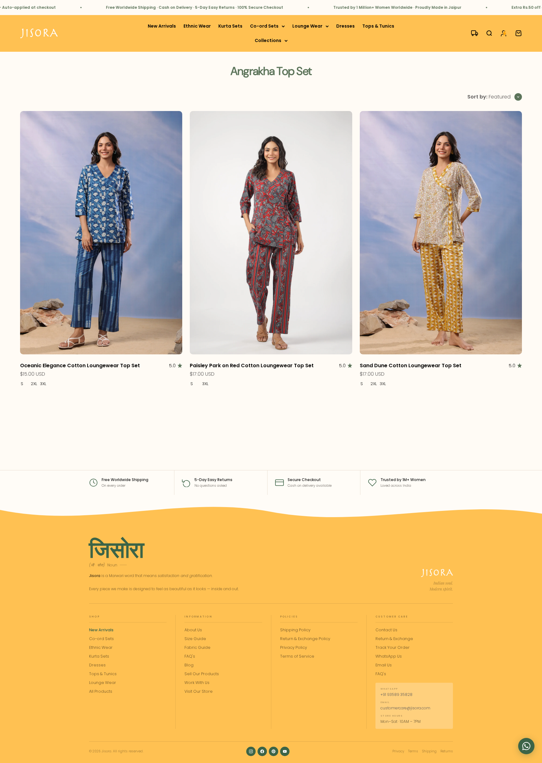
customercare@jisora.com (405, 708)
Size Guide (195, 638)
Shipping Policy (295, 630)
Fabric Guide (197, 647)
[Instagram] (251, 751)
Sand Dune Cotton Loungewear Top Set (410, 365)
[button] (526, 746)
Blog (189, 665)
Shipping (429, 751)
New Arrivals (162, 26)
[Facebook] (262, 751)
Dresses (345, 26)
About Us (193, 630)
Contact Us (386, 630)
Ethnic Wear (197, 26)
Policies (289, 616)
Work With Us (197, 682)
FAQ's (189, 656)
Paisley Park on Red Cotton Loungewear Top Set (252, 365)
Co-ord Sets (264, 26)
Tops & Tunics (378, 26)
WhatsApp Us (388, 656)
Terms (413, 751)
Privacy (398, 751)
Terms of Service (297, 656)
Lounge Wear (307, 26)
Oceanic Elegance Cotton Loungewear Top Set (80, 365)
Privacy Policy (293, 647)
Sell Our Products (201, 673)
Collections (268, 41)
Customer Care (391, 616)
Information (198, 616)
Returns (446, 751)
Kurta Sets (230, 26)
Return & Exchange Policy (305, 638)
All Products (100, 691)
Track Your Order (392, 647)
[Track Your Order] (471, 33)
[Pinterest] (273, 751)
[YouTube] (285, 751)
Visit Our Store (198, 691)
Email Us (383, 665)
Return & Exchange (394, 638)
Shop (94, 616)
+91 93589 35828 (396, 694)
